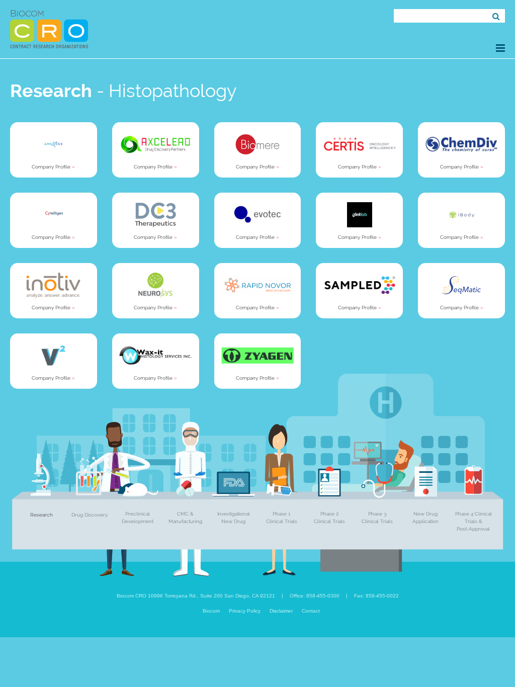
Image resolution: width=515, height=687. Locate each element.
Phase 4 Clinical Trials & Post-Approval (473, 521)
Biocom (211, 611)
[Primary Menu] (500, 48)
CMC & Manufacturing (185, 517)
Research (41, 515)
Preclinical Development (137, 517)
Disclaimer (281, 611)
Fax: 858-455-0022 (376, 595)
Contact (311, 611)
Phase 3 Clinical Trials (377, 517)
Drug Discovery (89, 515)
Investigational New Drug (233, 517)
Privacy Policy (245, 611)
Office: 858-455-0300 (314, 595)
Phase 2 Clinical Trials (329, 517)
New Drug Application (425, 517)
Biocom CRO (49, 29)
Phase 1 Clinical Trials (281, 517)
